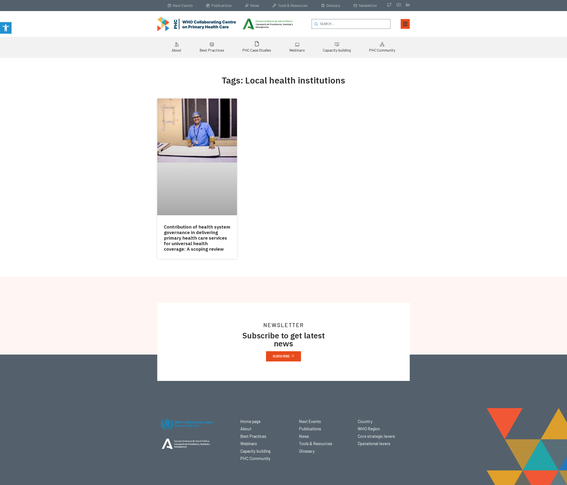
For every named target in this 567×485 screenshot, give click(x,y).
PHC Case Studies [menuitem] (256, 50)
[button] (6, 28)
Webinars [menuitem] (297, 50)
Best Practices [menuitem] (212, 50)
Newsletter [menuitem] (368, 5)
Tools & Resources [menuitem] (293, 5)
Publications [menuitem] (221, 5)
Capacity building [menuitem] (337, 50)
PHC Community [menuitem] (382, 50)
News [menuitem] (254, 5)
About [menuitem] (176, 50)
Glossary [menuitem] (333, 5)
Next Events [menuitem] (183, 5)
